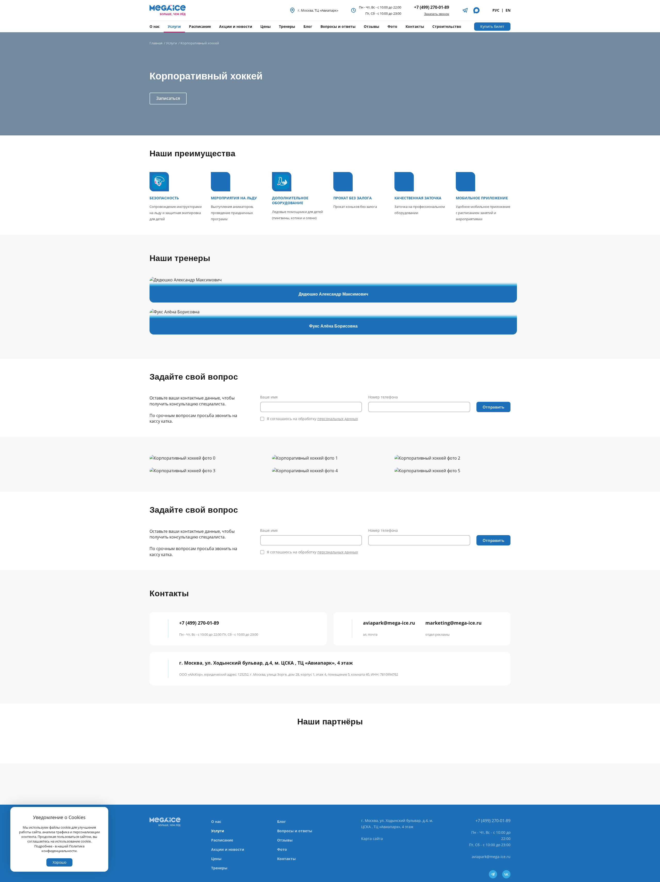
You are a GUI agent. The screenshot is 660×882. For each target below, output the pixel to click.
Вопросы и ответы (338, 26)
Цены (265, 26)
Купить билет (492, 26)
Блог (307, 26)
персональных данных (337, 418)
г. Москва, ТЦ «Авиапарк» (318, 10)
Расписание (200, 26)
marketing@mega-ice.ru (453, 628)
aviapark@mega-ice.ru (389, 628)
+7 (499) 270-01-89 (431, 7)
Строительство (446, 26)
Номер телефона (383, 397)
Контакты (415, 26)
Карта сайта (372, 838)
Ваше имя (269, 397)
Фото (392, 26)
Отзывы (371, 26)
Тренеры (287, 26)
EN (508, 10)
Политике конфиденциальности (63, 848)
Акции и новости (235, 26)
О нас (155, 26)
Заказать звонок (436, 14)
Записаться (168, 98)
